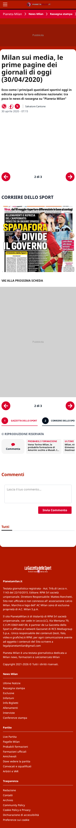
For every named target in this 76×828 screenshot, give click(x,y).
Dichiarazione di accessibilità (21, 815)
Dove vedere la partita (16, 761)
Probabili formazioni (15, 746)
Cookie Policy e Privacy (16, 810)
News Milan (36, 14)
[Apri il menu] (5, 4)
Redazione (9, 790)
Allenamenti (10, 708)
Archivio (8, 800)
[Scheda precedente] (5, 176)
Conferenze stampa (15, 717)
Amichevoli (9, 756)
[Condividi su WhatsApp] (4, 106)
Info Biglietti (10, 703)
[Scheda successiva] (70, 176)
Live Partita (10, 736)
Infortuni (8, 698)
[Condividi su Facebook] (10, 106)
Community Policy (14, 805)
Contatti (8, 795)
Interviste (9, 712)
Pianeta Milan (12, 14)
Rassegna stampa (61, 14)
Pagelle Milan (11, 741)
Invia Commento (55, 510)
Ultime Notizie (11, 683)
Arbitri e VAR (10, 771)
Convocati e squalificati (17, 766)
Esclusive (8, 693)
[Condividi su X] (17, 106)
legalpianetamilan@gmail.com (22, 645)
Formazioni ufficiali (14, 751)
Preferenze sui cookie (16, 820)
